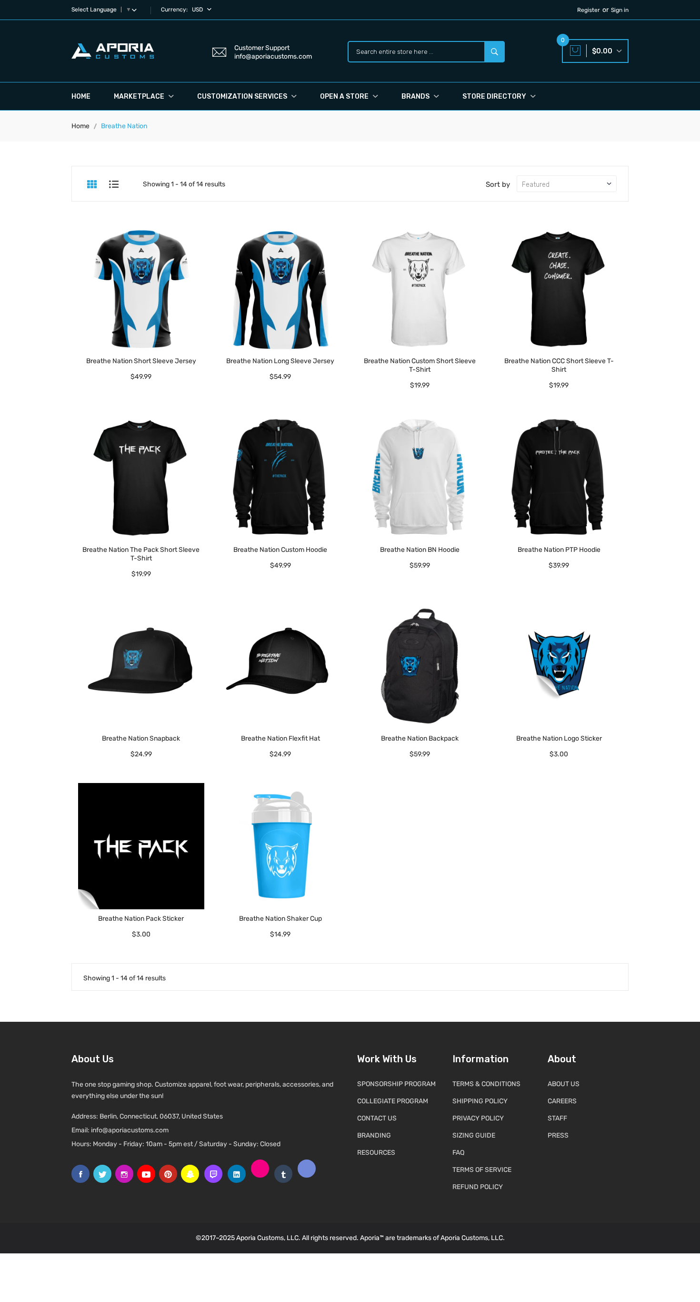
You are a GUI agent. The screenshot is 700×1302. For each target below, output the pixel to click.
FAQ (458, 1153)
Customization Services (243, 96)
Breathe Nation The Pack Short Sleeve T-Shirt (141, 554)
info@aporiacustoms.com (130, 1130)
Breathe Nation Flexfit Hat (280, 738)
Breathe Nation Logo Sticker (559, 738)
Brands (416, 96)
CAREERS (562, 1101)
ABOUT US (564, 1084)
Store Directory (495, 96)
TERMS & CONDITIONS (486, 1084)
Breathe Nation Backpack (420, 738)
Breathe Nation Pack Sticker (141, 919)
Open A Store (345, 96)
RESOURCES (376, 1153)
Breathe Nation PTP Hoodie (559, 550)
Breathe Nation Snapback (141, 738)
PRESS (558, 1135)
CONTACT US (377, 1118)
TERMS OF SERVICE (481, 1170)
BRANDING (374, 1135)
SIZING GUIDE (473, 1135)
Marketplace (140, 96)
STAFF (557, 1118)
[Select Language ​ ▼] (136, 9)
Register (588, 10)
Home (80, 96)
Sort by (498, 184)
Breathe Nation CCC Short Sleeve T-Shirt (559, 365)
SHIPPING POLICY (480, 1101)
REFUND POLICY (477, 1187)
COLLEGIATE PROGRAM (392, 1101)
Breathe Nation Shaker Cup (280, 919)
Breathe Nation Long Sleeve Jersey (280, 361)
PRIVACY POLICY (478, 1118)
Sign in (620, 10)
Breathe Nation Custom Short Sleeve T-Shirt (420, 365)
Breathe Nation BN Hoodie (420, 550)
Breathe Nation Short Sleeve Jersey (141, 361)
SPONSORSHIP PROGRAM (396, 1084)
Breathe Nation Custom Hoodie (280, 550)
